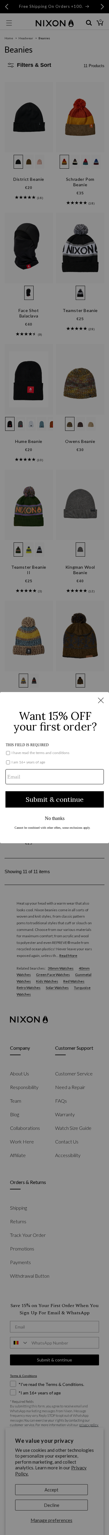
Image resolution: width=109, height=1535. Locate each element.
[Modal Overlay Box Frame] (54, 767)
